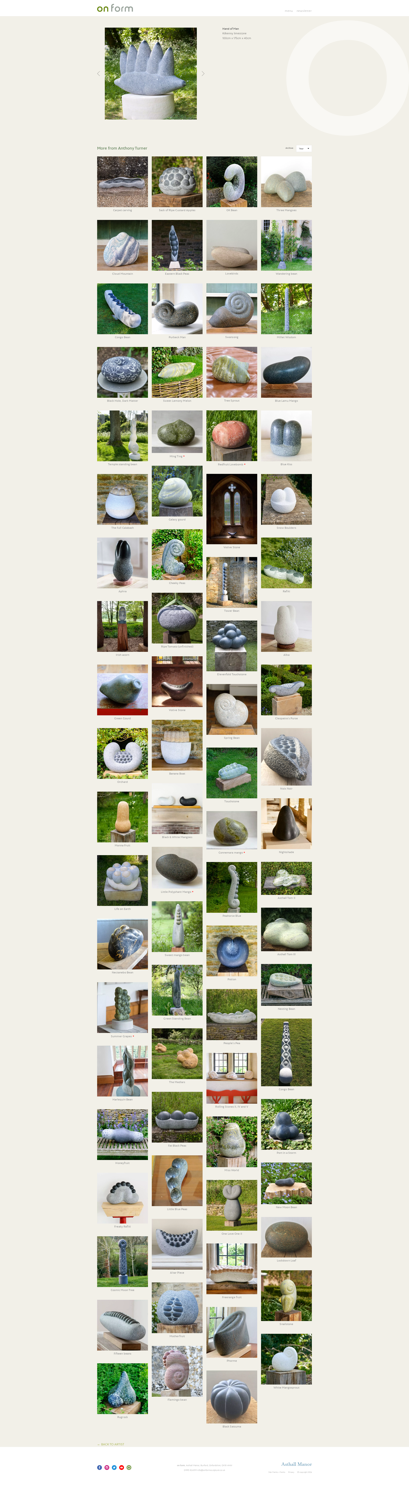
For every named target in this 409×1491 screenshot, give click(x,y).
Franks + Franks (278, 1472)
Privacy (291, 1472)
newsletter (304, 10)
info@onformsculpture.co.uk (211, 1470)
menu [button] (289, 10)
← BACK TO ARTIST (110, 1444)
